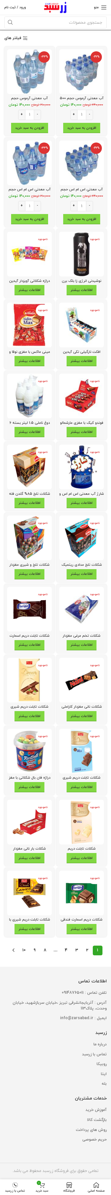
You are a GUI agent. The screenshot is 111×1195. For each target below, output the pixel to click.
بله (104, 1083)
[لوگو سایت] (56, 7)
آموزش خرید (96, 1110)
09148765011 (73, 993)
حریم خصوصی (94, 1139)
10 (24, 950)
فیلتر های (12, 38)
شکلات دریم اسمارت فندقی (81, 919)
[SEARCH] (10, 22)
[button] (81, 128)
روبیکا (101, 1064)
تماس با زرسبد (94, 1054)
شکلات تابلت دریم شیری (81, 777)
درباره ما (100, 1044)
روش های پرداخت (91, 1130)
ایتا (104, 1074)
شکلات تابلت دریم (82, 848)
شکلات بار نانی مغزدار (29, 848)
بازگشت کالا (97, 1120)
